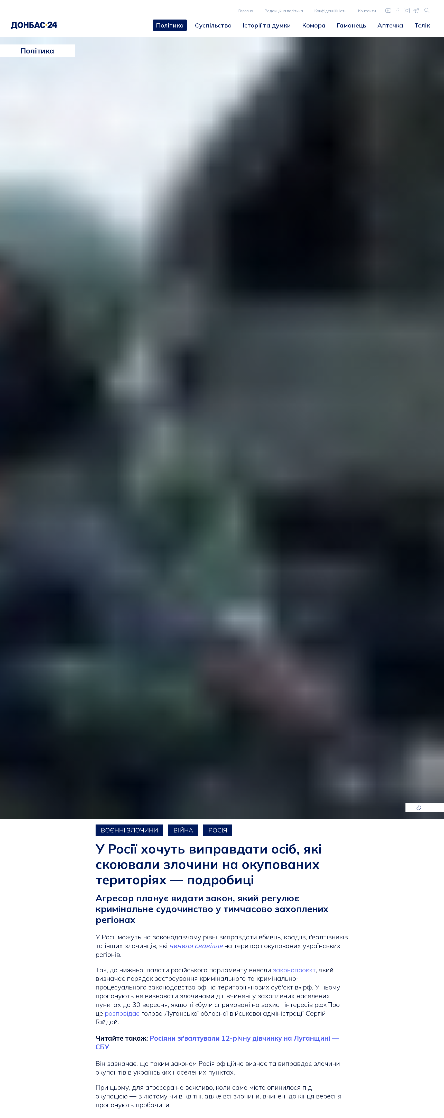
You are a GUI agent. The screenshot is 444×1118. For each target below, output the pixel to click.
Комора (314, 25)
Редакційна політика (283, 11)
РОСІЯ (217, 830)
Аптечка (390, 25)
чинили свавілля (196, 945)
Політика (170, 25)
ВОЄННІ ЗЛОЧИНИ (129, 830)
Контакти (367, 11)
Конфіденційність (330, 11)
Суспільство (213, 25)
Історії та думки (267, 25)
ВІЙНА (183, 830)
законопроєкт (294, 970)
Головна (245, 11)
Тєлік (422, 25)
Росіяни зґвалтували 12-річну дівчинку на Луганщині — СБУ (217, 1042)
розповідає (122, 1013)
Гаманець (351, 25)
